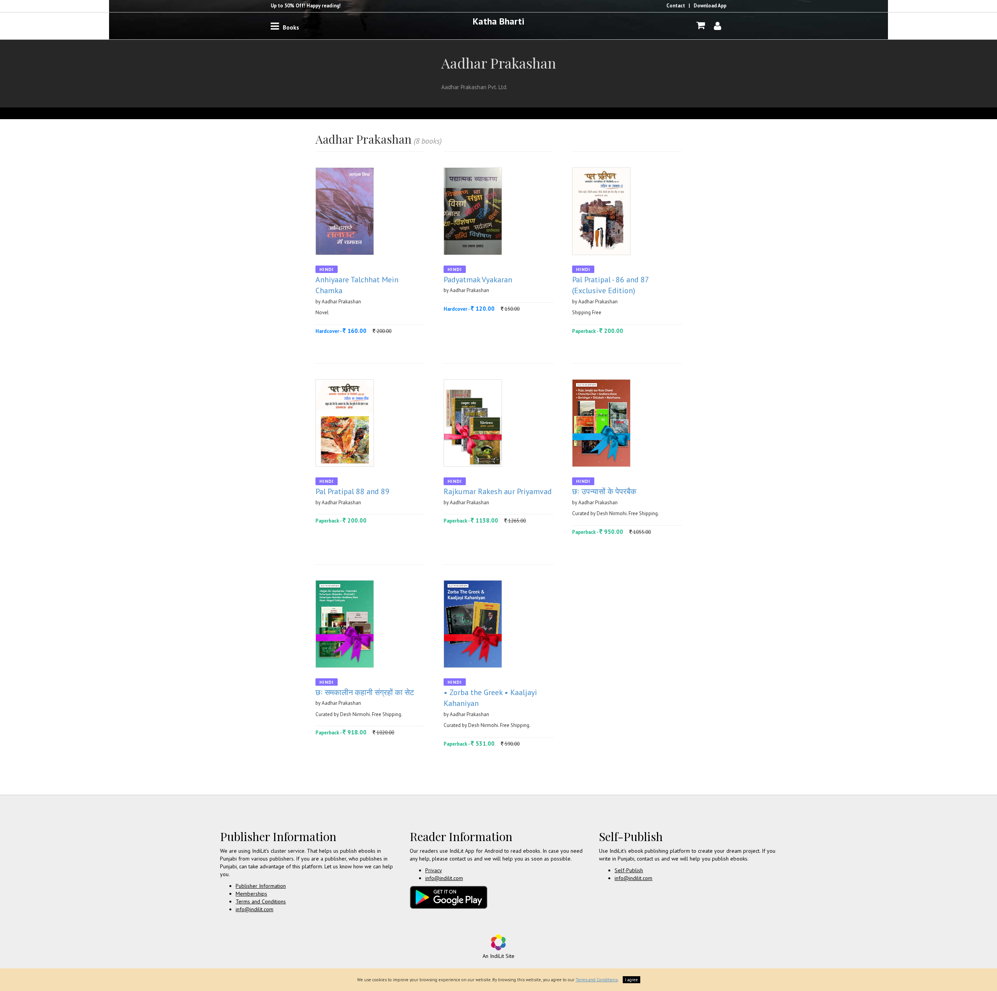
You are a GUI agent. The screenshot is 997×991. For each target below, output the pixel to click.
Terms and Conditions (261, 901)
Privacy (433, 870)
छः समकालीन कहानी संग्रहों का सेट (364, 692)
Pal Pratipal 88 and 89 (352, 491)
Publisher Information (261, 885)
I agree (631, 979)
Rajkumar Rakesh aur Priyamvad (498, 491)
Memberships (251, 893)
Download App (710, 5)
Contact (675, 5)
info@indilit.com (254, 909)
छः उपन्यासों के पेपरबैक (604, 491)
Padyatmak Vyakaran (478, 280)
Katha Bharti (498, 21)
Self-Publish (629, 870)
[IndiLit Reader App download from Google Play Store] (449, 896)
